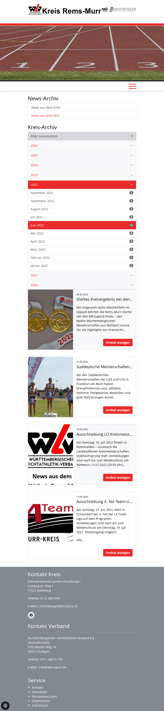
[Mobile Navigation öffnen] (132, 86)
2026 (34, 146)
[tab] (82, 145)
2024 (34, 165)
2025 (34, 155)
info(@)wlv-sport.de (52, 667)
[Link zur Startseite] (65, 9)
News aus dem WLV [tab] (45, 115)
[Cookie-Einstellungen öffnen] (5, 705)
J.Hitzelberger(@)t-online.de (58, 606)
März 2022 (81, 249)
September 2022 (81, 201)
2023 (34, 175)
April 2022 (81, 241)
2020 (34, 285)
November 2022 (81, 193)
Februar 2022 (81, 258)
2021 (34, 275)
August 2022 (81, 209)
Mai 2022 (81, 233)
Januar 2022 (81, 266)
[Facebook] (31, 615)
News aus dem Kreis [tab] (46, 107)
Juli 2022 (81, 217)
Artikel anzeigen (118, 342)
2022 (34, 185)
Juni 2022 (81, 225)
